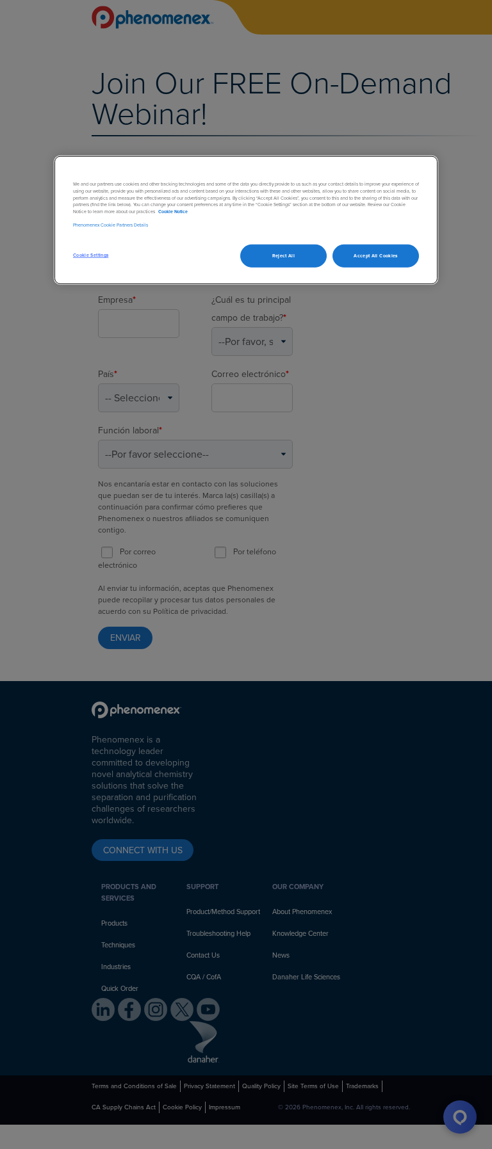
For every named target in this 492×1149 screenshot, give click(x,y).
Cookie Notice (173, 211)
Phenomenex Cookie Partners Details (110, 224)
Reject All (283, 256)
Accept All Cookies (375, 256)
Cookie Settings (90, 255)
